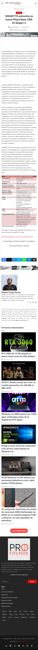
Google (11, 614)
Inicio (16, 9)
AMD (10, 611)
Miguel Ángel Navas (14, 27)
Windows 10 (24, 617)
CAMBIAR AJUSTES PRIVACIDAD (19, 574)
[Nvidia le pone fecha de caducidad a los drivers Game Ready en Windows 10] (18, 443)
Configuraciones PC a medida (9, 597)
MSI (28, 614)
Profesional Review (23, 641)
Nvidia (32, 614)
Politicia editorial (5, 606)
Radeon (4, 617)
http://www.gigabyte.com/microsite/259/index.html (17, 237)
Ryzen (10, 617)
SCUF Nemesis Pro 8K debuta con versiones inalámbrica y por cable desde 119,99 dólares (18, 480)
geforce (32, 611)
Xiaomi (4, 620)
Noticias (21, 9)
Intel (16, 614)
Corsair (25, 611)
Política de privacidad (7, 603)
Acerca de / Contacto (7, 591)
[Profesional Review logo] (13, 3)
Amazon (4, 611)
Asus (20, 611)
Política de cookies (6, 600)
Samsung (16, 617)
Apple (15, 611)
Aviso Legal (4, 594)
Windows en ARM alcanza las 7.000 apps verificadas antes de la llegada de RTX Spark (18, 417)
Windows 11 (33, 617)
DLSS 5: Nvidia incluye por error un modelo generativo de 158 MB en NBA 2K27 (18, 385)
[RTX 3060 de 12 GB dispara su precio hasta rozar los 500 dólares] (18, 351)
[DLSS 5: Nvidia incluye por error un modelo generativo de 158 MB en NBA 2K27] (18, 380)
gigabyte (4, 614)
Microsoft (22, 614)
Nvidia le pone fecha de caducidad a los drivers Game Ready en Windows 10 (18, 449)
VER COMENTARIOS (19, 531)
